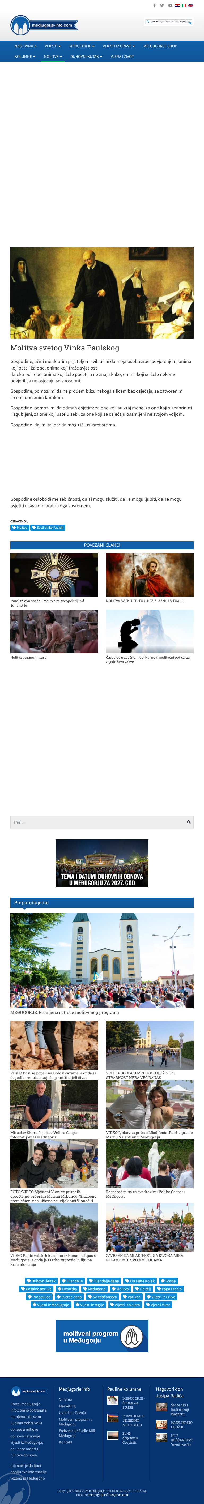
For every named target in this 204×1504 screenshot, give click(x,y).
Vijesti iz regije (92, 1304)
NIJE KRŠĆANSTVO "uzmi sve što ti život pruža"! (182, 1442)
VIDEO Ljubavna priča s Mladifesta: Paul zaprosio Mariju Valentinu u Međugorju (149, 1134)
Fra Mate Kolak (142, 1280)
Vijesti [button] (51, 45)
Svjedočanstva (105, 1296)
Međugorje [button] (80, 45)
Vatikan (134, 1296)
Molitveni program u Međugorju (75, 1421)
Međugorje (96, 1288)
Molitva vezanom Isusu (28, 657)
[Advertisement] (102, 114)
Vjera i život (122, 56)
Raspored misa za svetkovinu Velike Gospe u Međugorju (145, 1194)
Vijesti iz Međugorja (53, 1304)
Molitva (22, 527)
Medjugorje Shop (160, 45)
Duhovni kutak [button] (84, 56)
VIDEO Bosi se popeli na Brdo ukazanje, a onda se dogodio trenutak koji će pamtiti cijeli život (53, 1075)
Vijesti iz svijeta (127, 1304)
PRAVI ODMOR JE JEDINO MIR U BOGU (133, 1420)
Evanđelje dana (106, 1280)
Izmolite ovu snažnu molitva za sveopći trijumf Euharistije (47, 603)
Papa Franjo (172, 1288)
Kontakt (65, 1442)
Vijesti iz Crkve (163, 1296)
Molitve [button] (51, 56)
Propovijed (41, 1296)
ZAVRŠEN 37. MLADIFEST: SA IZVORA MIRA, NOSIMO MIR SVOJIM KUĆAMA (145, 1257)
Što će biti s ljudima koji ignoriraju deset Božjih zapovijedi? (180, 1414)
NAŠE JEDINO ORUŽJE (182, 1424)
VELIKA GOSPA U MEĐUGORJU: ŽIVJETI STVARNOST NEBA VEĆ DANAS (141, 1075)
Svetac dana (71, 1296)
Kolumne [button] (23, 56)
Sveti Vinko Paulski (50, 527)
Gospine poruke (38, 1288)
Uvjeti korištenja (72, 1412)
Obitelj (145, 1288)
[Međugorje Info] (44, 25)
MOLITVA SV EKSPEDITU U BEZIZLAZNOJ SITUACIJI (145, 601)
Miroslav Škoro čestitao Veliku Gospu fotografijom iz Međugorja (43, 1134)
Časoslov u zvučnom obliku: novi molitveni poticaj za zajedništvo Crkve (148, 659)
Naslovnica (25, 45)
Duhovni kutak (44, 1280)
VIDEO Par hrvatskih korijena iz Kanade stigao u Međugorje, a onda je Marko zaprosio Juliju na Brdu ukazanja (53, 1260)
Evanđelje (74, 1280)
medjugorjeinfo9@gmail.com (108, 1495)
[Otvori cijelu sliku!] (102, 292)
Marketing (67, 1405)
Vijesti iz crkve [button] (117, 45)
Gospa (170, 1280)
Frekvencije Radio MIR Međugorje (77, 1433)
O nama (65, 1399)
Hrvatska (69, 1288)
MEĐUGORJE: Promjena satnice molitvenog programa (64, 1012)
